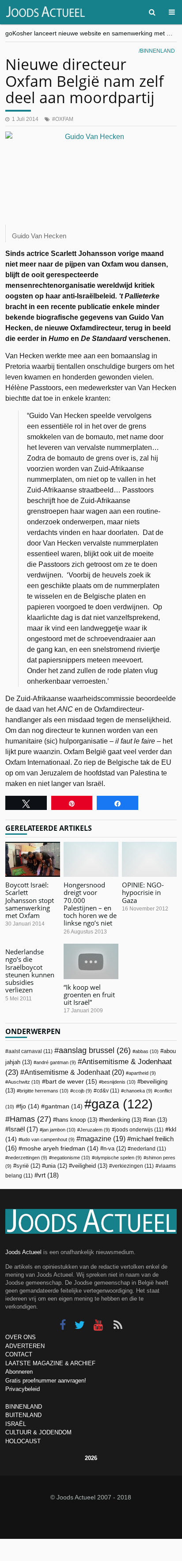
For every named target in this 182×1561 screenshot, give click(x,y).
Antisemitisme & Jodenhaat (74, 1072)
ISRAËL (15, 1424)
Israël (23, 1129)
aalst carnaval (30, 1051)
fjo (29, 1106)
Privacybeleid (22, 1389)
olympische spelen (118, 1157)
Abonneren (19, 1371)
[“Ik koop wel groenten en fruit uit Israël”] (91, 961)
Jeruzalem (95, 1129)
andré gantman (56, 1062)
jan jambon (59, 1129)
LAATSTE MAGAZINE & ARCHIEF (50, 1363)
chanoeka (138, 1090)
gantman (64, 1106)
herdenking (121, 1119)
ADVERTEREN (25, 1346)
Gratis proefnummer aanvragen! (45, 1380)
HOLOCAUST (23, 1441)
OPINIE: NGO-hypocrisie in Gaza (143, 892)
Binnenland (157, 51)
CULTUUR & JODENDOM (38, 1432)
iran (156, 1119)
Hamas (30, 1118)
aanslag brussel (95, 1050)
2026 (91, 1458)
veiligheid (89, 1165)
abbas (147, 1051)
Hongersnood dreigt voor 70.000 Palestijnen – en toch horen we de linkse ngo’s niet (90, 903)
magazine (102, 1139)
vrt (48, 1175)
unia (56, 1166)
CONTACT (18, 1354)
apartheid (142, 1073)
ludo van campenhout (48, 1139)
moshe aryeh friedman (60, 1148)
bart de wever (71, 1081)
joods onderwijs (139, 1130)
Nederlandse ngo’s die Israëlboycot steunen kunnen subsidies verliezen (29, 970)
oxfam (64, 119)
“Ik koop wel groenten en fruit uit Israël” (89, 995)
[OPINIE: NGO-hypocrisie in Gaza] (149, 859)
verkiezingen (133, 1166)
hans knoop (76, 1119)
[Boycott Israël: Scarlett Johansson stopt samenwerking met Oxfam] (32, 859)
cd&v (108, 1091)
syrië (28, 1166)
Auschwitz (24, 1082)
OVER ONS (20, 1337)
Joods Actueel (23, 1252)
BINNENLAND (23, 1406)
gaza (122, 1103)
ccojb (82, 1090)
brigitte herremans (43, 1090)
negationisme (71, 1157)
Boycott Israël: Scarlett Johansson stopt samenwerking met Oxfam (29, 900)
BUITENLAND (23, 1415)
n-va (114, 1149)
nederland (148, 1149)
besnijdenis (119, 1082)
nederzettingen (27, 1157)
